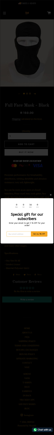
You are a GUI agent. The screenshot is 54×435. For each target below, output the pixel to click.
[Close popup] (50, 194)
